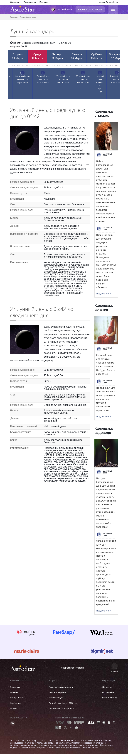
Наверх (114, 672)
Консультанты (17, 698)
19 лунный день (64, 9)
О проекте (15, 2)
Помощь (43, 2)
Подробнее (103, 294)
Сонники (14, 692)
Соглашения (30, 2)
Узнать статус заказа (90, 9)
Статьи (13, 709)
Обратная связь (110, 698)
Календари (15, 703)
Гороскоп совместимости (61, 687)
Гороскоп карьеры (57, 692)
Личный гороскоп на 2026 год (63, 703)
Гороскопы (15, 687)
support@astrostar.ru (108, 2)
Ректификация (56, 698)
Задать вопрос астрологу (61, 709)
